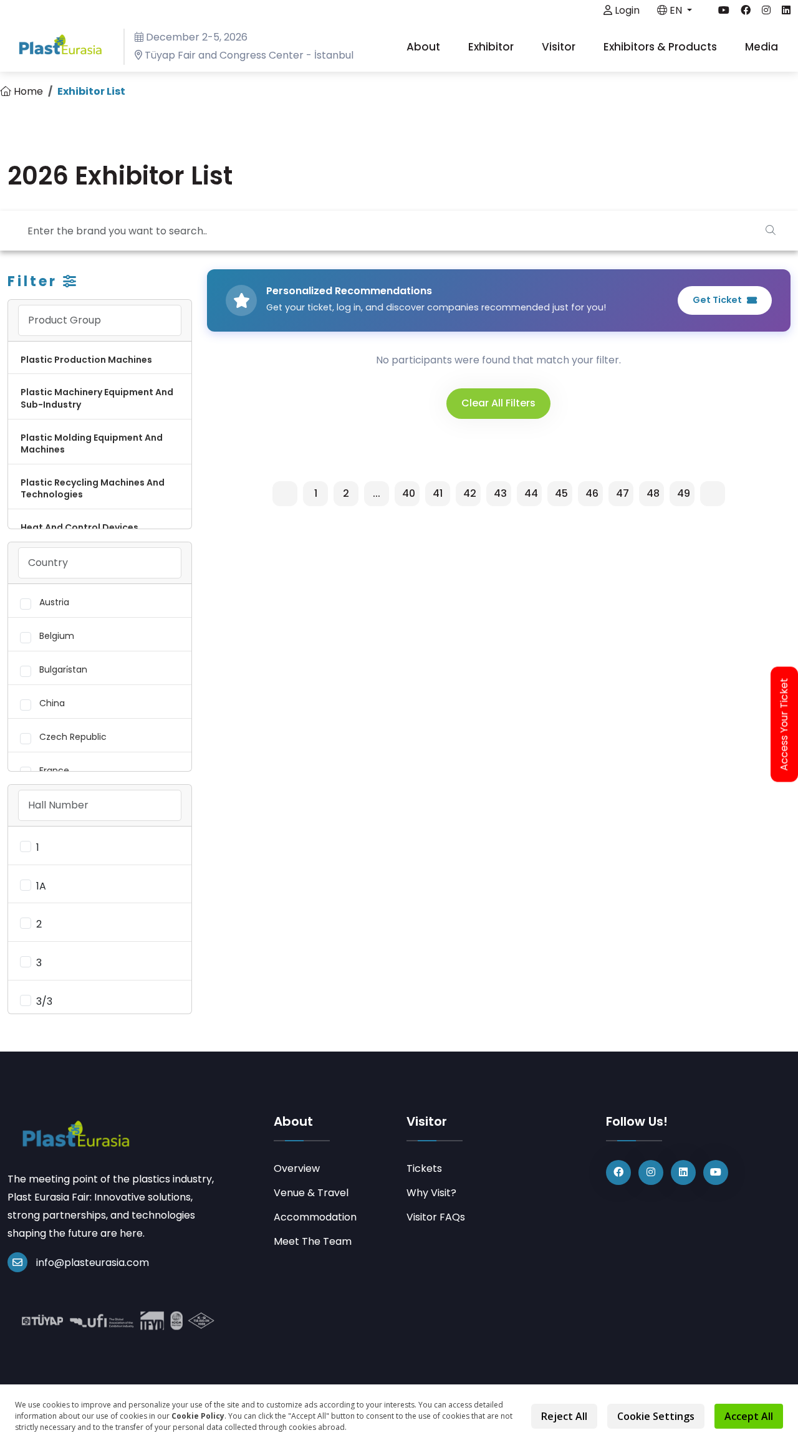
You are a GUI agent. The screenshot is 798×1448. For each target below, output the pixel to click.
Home (27, 91)
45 (561, 493)
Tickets (424, 1168)
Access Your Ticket (784, 724)
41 (438, 493)
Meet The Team (313, 1241)
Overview (297, 1168)
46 (591, 493)
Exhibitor (492, 46)
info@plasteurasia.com (92, 1262)
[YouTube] (715, 1172)
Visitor (560, 46)
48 (653, 493)
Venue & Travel (311, 1193)
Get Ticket (717, 300)
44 (531, 493)
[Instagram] (650, 1172)
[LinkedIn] (683, 1172)
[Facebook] (618, 1172)
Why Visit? (431, 1193)
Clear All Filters (498, 403)
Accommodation (315, 1217)
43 (500, 493)
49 (683, 493)
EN (676, 10)
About (424, 46)
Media (763, 46)
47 (622, 493)
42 (469, 493)
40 (408, 493)
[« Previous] (284, 493)
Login (626, 10)
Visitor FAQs (435, 1217)
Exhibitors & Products (661, 46)
